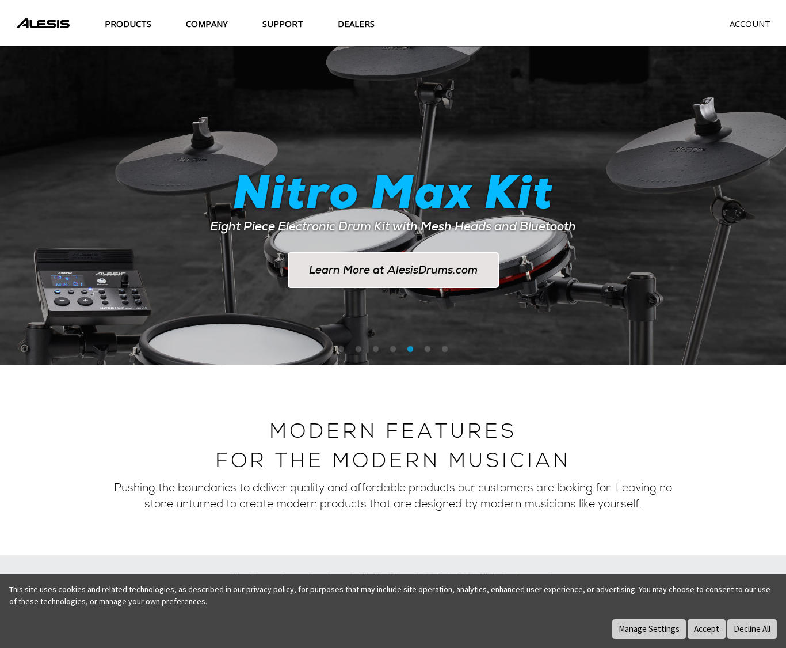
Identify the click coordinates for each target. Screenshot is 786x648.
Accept (706, 628)
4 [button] (393, 349)
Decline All (752, 628)
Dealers (356, 23)
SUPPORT (282, 23)
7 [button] (445, 349)
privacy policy (270, 589)
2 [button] (358, 349)
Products (128, 23)
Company (207, 23)
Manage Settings (649, 628)
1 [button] (341, 349)
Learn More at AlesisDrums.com (393, 270)
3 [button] (375, 349)
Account (750, 23)
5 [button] (410, 349)
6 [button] (427, 349)
